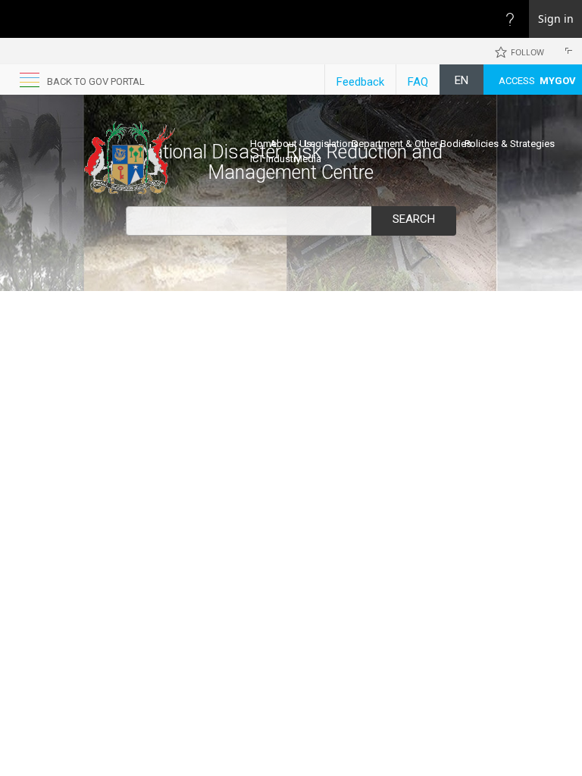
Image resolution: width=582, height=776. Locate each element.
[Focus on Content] (566, 53)
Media (307, 158)
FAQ (418, 82)
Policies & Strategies (510, 143)
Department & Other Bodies (411, 143)
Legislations (331, 143)
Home (263, 143)
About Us (290, 143)
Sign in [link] (556, 18)
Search (414, 219)
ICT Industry (275, 158)
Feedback (360, 82)
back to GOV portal (96, 81)
